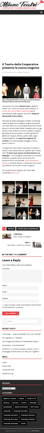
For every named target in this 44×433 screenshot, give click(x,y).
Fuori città (31, 399)
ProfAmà (33, 403)
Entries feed (6, 366)
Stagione (6, 411)
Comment (6, 268)
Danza (21, 399)
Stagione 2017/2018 (10, 419)
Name (4, 285)
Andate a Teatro (9, 399)
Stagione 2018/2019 (28, 419)
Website (5, 298)
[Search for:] (22, 321)
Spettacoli (35, 407)
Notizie (15, 403)
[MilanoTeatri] (22, 9)
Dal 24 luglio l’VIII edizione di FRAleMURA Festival (20, 341)
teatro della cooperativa (28, 229)
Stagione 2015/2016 (10, 415)
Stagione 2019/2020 (10, 424)
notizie (11, 229)
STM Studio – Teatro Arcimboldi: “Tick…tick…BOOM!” (21, 334)
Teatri (23, 424)
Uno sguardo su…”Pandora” (12, 338)
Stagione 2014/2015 (21, 411)
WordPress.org (7, 373)
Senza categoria (21, 407)
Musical (6, 403)
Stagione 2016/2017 (28, 415)
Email (4, 292)
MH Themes (35, 431)
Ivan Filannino (25, 72)
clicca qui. (15, 173)
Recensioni (7, 407)
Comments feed (8, 370)
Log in (4, 362)
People (24, 403)
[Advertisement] (22, 39)
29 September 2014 (10, 72)
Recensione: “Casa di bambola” (13, 345)
